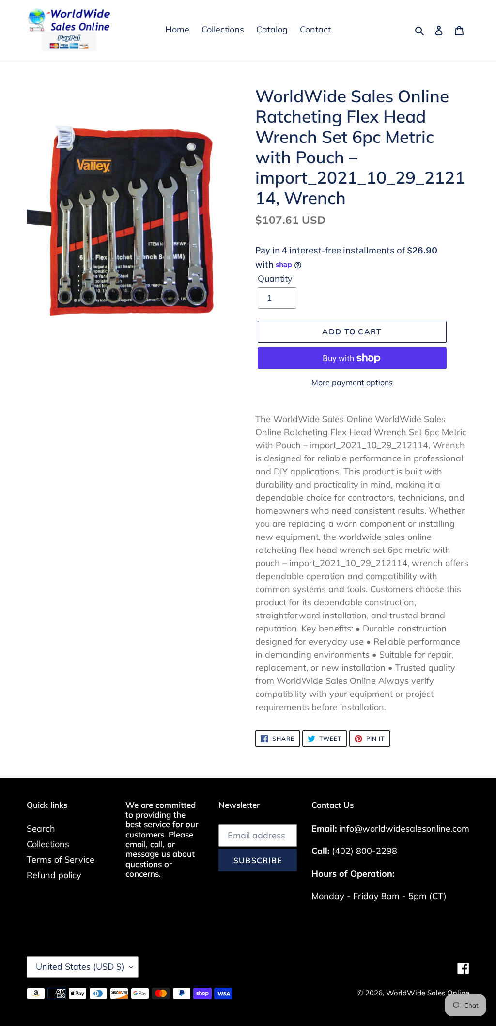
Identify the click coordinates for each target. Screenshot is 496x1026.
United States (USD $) (80, 966)
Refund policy (54, 875)
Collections (48, 844)
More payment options (352, 382)
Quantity (275, 278)
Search (41, 828)
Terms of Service (60, 859)
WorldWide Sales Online (427, 992)
